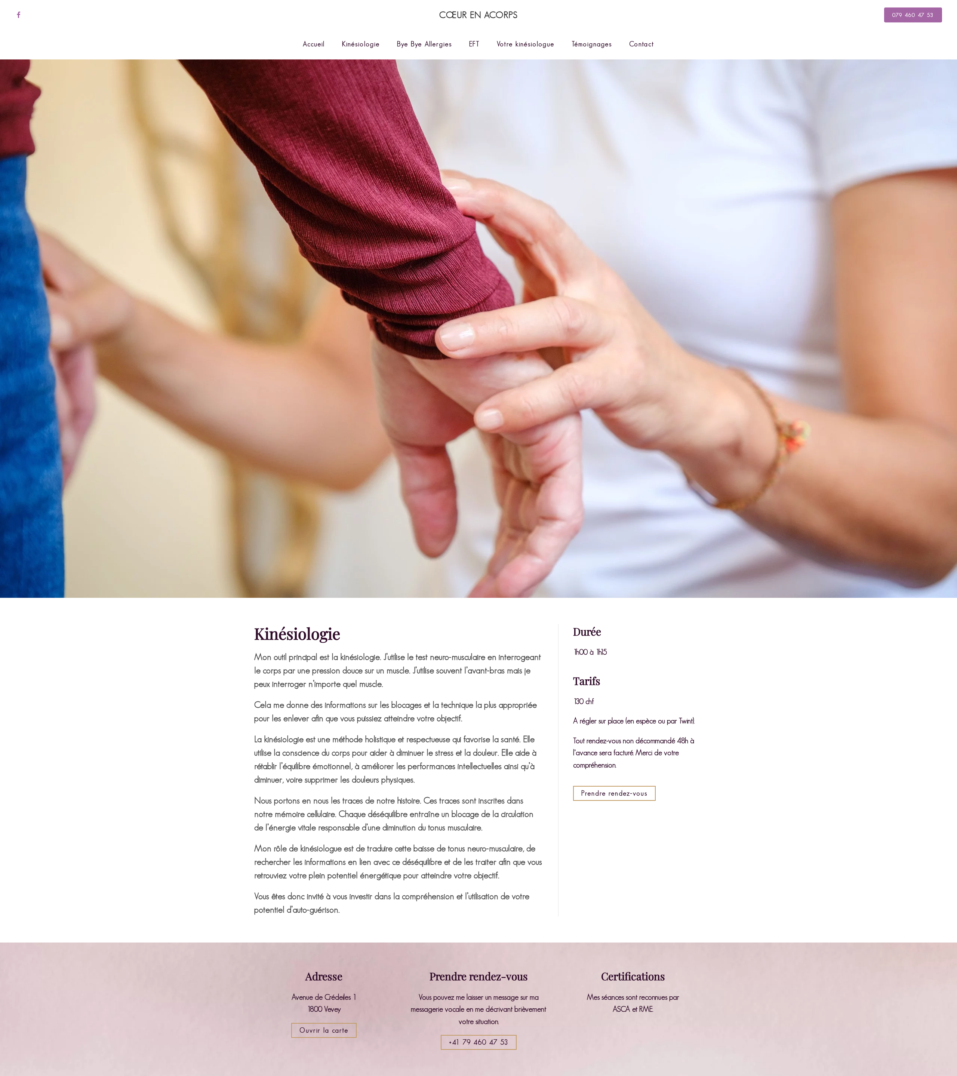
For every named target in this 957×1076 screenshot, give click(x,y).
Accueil (314, 44)
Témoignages (592, 44)
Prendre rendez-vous (614, 793)
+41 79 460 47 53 (478, 1042)
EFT (474, 44)
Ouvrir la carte (323, 1030)
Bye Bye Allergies (424, 44)
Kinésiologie (361, 44)
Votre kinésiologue (525, 44)
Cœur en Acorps (478, 15)
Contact (641, 44)
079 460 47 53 (913, 15)
